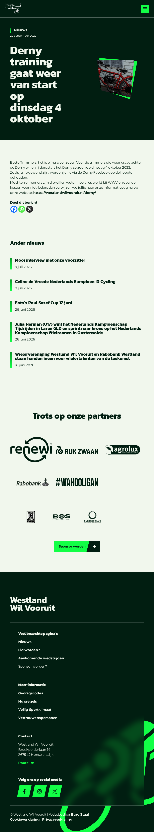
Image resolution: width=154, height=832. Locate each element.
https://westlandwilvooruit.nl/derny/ (64, 193)
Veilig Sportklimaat (34, 710)
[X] (29, 209)
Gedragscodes (30, 693)
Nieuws (20, 30)
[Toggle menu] (145, 9)
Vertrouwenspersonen (38, 718)
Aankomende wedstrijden (41, 658)
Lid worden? (29, 650)
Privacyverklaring (57, 819)
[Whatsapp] (21, 209)
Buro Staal (80, 814)
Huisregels (27, 701)
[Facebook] (13, 209)
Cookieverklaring (25, 819)
